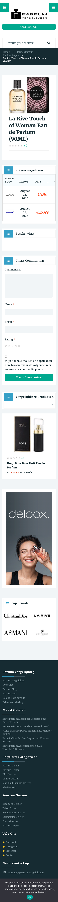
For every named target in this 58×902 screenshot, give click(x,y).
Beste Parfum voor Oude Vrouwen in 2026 (25, 726)
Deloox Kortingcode (13, 697)
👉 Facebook (9, 842)
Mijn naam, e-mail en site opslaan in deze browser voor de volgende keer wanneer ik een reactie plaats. (28, 365)
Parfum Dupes (11, 55)
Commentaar (14, 269)
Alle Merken (9, 787)
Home (6, 52)
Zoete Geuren (10, 821)
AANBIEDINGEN (29, 26)
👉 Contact (8, 855)
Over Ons (7, 684)
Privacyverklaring (12, 702)
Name (9, 304)
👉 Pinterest (9, 850)
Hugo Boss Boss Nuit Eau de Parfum (26, 465)
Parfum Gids (9, 693)
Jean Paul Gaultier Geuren (16, 783)
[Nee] (54, 890)
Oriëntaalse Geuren (13, 816)
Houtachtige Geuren (13, 812)
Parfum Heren (10, 770)
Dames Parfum (25, 52)
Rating (10, 339)
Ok (29, 897)
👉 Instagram (10, 846)
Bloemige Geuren (12, 803)
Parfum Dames (10, 765)
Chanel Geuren (10, 778)
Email (9, 321)
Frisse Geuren (10, 808)
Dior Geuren (9, 774)
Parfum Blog (9, 689)
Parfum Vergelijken (13, 680)
